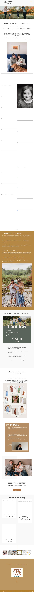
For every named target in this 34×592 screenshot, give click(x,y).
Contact (17, 582)
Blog (17, 581)
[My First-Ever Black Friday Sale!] (9, 531)
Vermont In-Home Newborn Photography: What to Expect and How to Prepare (24, 518)
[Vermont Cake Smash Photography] (9, 506)
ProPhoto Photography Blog (29, 591)
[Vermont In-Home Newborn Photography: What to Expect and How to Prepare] (25, 506)
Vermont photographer (14, 37)
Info (17, 580)
